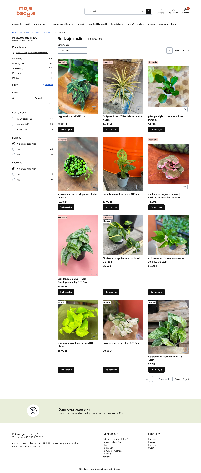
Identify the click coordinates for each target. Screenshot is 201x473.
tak (18, 149)
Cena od (16, 98)
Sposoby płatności (112, 442)
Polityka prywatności (113, 450)
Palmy (32, 77)
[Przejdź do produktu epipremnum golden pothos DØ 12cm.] (78, 320)
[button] (148, 11)
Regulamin (108, 448)
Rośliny (151, 442)
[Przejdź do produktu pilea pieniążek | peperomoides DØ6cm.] (168, 86)
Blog (105, 445)
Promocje (152, 439)
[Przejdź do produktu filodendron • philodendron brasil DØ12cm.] (123, 235)
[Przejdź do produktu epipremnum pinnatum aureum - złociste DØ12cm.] (168, 235)
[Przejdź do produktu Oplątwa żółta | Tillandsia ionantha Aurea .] (123, 86)
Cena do (39, 98)
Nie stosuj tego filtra (26, 143)
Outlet (151, 448)
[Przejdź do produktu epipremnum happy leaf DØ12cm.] (123, 320)
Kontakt (106, 456)
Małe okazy (32, 58)
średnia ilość (23, 124)
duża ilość (22, 129)
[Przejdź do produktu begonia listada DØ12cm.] (78, 86)
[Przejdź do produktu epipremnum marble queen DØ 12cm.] (168, 327)
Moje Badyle (17, 32)
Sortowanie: (63, 44)
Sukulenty (32, 68)
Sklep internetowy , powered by (99, 469)
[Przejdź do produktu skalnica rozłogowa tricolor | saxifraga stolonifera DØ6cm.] (168, 164)
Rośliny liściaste (32, 63)
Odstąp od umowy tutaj (114, 439)
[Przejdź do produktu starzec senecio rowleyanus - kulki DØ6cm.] (78, 164)
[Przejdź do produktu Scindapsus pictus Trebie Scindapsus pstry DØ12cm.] (78, 245)
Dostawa (107, 453)
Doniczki (152, 445)
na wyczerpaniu (24, 119)
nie (18, 154)
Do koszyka (66, 129)
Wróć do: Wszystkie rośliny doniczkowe (32, 53)
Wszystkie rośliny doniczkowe (38, 32)
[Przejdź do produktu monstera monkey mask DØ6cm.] (123, 164)
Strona (177, 50)
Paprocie (32, 73)
